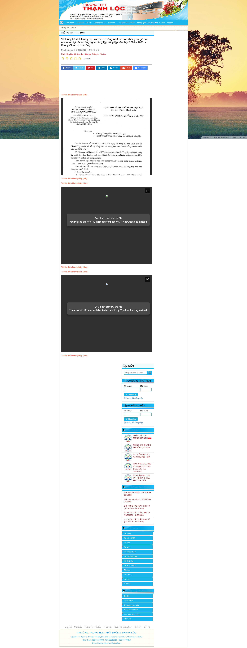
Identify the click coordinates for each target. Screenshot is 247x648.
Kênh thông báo (67, 54)
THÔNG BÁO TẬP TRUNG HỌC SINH (140, 437)
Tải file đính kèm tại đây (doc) (74, 183)
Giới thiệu (78, 627)
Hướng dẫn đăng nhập (134, 398)
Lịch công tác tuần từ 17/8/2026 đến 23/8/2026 (137, 500)
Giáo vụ (127, 584)
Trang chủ (67, 627)
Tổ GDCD (128, 575)
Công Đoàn (128, 600)
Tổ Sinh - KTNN (130, 556)
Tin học (127, 570)
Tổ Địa (127, 579)
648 (91, 50)
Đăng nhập (131, 394)
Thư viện (127, 619)
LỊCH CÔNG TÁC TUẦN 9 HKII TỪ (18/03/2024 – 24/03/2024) (137, 520)
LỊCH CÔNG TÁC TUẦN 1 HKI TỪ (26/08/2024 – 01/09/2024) (137, 514)
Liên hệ (147, 627)
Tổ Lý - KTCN (129, 538)
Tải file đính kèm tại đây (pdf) (74, 95)
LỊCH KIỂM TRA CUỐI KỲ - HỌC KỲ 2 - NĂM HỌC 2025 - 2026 (141, 478)
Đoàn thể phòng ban (123, 627)
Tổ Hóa (127, 543)
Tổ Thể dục (129, 561)
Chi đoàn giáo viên (131, 605)
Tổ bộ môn (107, 627)
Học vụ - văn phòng (132, 614)
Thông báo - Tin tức (93, 627)
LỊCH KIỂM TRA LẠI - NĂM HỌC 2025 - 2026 (142, 456)
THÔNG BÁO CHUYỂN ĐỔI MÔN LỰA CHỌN (142, 446)
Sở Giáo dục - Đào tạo (82, 54)
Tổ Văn (127, 547)
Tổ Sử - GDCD (130, 565)
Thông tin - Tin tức (99, 54)
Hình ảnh (138, 627)
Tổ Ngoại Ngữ (130, 552)
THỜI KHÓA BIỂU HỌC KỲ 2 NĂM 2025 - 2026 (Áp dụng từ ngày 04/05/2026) (142, 467)
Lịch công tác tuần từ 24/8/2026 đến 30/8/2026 (137, 494)
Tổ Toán (127, 533)
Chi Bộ (127, 596)
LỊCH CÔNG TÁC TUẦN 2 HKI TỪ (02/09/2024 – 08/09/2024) (137, 507)
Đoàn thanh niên (131, 610)
